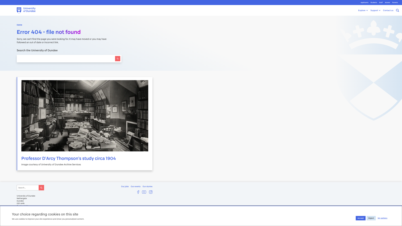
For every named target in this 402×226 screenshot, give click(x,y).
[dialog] (201, 216)
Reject (371, 218)
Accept (361, 218)
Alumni (387, 2)
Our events (135, 186)
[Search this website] (397, 10)
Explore (361, 10)
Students (373, 2)
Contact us (388, 10)
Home (19, 24)
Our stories (147, 186)
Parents (395, 2)
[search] (117, 58)
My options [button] (382, 218)
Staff (381, 2)
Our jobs (125, 186)
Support (374, 10)
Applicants (364, 2)
